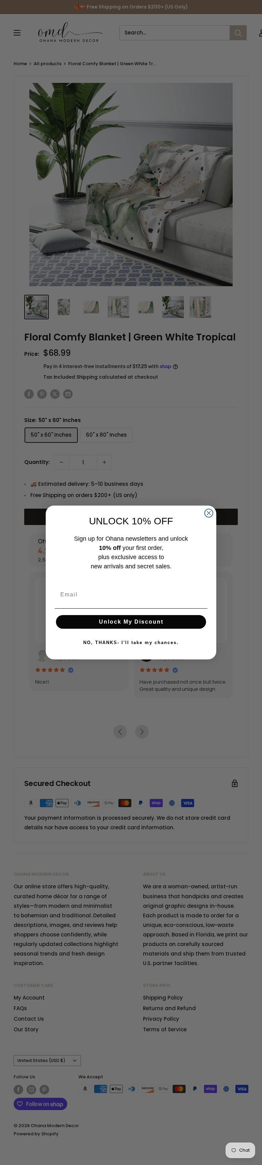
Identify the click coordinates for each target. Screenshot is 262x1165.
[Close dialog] (209, 513)
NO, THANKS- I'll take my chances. (131, 642)
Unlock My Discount (131, 622)
